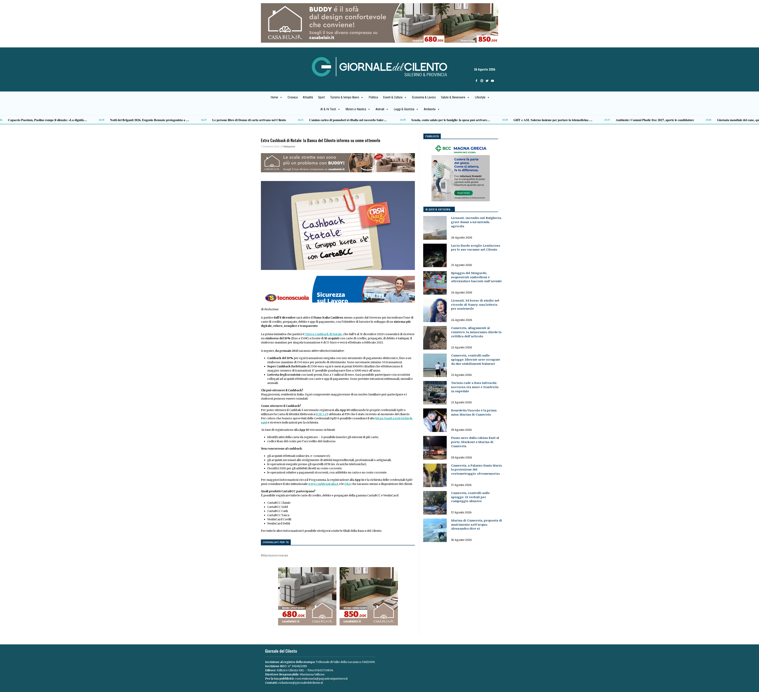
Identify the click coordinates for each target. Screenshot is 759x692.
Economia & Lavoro (424, 97)
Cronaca (293, 97)
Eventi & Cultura (392, 97)
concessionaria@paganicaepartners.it (321, 678)
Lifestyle (480, 97)
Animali (380, 109)
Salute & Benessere (453, 97)
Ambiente (430, 109)
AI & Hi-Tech (328, 109)
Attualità (308, 97)
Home (274, 97)
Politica (373, 97)
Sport (321, 97)
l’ (323, 334)
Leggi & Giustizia (404, 109)
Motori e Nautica (356, 109)
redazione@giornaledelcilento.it (300, 682)
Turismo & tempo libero (344, 97)
